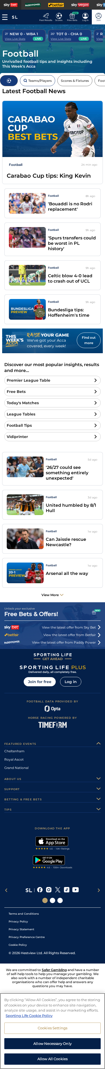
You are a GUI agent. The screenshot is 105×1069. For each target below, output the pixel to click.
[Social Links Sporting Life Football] (60, 900)
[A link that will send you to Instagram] (48, 890)
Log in (71, 681)
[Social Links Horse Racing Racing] (52, 900)
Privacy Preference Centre (27, 937)
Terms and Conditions (24, 913)
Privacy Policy (18, 921)
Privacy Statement (21, 929)
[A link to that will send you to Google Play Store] (52, 862)
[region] (52, 1031)
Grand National (16, 768)
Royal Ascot (14, 759)
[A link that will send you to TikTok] (66, 890)
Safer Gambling (54, 970)
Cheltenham (14, 751)
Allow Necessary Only (52, 1043)
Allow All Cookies (52, 1059)
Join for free (39, 681)
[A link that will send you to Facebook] (40, 890)
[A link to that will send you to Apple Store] (53, 844)
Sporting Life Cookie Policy (29, 1015)
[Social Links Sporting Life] (45, 900)
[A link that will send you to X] (57, 890)
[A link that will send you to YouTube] (75, 890)
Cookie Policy (18, 945)
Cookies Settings (52, 1028)
